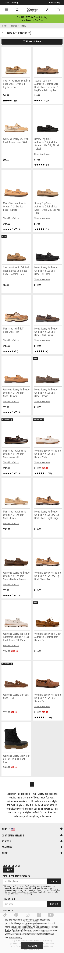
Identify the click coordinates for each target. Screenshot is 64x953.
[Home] (32, 9)
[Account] (48, 10)
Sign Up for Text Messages (16, 876)
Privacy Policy (55, 890)
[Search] (17, 9)
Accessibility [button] (54, 2)
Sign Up (8, 870)
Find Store (54, 904)
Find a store (9, 899)
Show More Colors (42, 154)
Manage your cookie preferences (29, 923)
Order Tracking (11, 2)
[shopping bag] (58, 9)
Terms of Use (41, 890)
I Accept (32, 945)
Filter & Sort (33, 41)
